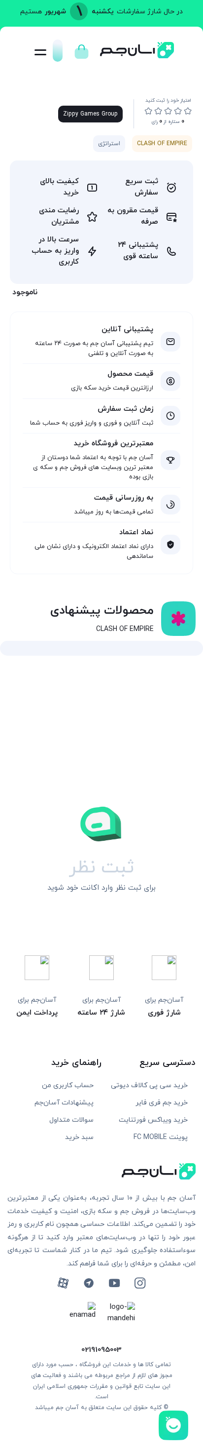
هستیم (31, 11)
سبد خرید (79, 1137)
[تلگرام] (89, 1283)
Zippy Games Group (90, 114)
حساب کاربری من (68, 1085)
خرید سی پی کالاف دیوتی (149, 1085)
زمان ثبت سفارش (125, 409)
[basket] (81, 49)
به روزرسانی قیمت (123, 498)
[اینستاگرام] (140, 1283)
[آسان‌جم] (137, 55)
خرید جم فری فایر (161, 1102)
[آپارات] (63, 1283)
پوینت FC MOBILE (161, 1137)
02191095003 (101, 1350)
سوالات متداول (71, 1120)
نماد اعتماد (136, 532)
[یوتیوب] (114, 1283)
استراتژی (109, 144)
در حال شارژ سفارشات (150, 11)
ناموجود (24, 292)
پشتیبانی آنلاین (127, 329)
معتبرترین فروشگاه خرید (113, 443)
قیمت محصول (130, 374)
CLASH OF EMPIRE (162, 144)
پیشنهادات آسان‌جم (64, 1102)
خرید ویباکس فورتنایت (153, 1120)
